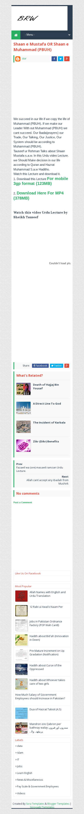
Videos (21, 793)
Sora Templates (35, 803)
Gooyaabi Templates (42, 807)
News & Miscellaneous (30, 779)
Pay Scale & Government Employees (38, 786)
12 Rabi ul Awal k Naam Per (46, 607)
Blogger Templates (58, 803)
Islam (20, 752)
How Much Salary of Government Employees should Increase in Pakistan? (40, 696)
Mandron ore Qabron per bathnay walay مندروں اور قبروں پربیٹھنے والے (49, 727)
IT (18, 759)
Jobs (19, 766)
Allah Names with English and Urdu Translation (48, 594)
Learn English (24, 773)
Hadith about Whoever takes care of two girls (47, 681)
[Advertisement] (42, 91)
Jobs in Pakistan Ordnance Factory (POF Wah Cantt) (46, 623)
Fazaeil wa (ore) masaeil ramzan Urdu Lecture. (39, 469)
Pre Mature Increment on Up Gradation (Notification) (47, 652)
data (19, 746)
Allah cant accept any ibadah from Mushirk (48, 481)
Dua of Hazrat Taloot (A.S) (45, 709)
